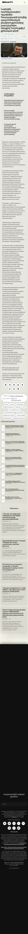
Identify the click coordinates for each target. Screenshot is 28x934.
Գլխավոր (17, 407)
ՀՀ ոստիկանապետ (14, 409)
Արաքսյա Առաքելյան (16, 396)
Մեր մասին (4, 847)
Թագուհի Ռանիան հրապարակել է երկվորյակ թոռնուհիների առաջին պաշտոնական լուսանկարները (14, 426)
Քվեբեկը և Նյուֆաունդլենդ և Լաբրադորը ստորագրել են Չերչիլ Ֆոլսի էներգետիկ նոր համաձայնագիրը (14, 450)
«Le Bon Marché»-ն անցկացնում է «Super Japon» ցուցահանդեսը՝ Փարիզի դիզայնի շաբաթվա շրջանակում (14, 474)
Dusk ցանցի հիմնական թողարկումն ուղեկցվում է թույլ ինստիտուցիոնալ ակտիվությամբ (15, 466)
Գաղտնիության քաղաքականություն (14, 848)
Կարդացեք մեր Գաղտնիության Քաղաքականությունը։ (15, 843)
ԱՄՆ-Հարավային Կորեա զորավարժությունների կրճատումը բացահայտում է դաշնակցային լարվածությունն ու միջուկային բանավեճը (14, 490)
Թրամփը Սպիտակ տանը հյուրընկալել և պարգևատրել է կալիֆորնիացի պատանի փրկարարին (13, 497)
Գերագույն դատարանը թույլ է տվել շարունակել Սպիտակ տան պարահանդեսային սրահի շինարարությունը (14, 102)
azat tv (6, 404)
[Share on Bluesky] (14, 385)
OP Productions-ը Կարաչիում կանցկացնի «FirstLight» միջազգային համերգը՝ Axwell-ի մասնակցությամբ (12, 567)
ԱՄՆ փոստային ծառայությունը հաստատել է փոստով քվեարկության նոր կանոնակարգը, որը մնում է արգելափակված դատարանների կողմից (13, 115)
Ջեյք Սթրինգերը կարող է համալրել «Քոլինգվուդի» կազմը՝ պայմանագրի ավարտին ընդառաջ (13, 543)
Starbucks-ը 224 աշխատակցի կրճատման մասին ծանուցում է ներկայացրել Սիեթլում (13, 458)
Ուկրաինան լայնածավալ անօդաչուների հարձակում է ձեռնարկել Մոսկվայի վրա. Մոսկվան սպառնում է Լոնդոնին (15, 434)
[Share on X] (22, 385)
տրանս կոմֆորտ (21, 415)
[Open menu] (24, 2)
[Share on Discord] (9, 385)
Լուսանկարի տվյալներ (7, 58)
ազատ (12, 404)
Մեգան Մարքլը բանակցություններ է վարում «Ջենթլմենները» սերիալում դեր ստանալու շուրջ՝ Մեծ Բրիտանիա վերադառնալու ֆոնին (13, 613)
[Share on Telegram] (5, 385)
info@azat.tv (14, 817)
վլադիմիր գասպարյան (8, 415)
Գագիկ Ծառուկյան (8, 407)
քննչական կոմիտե (19, 418)
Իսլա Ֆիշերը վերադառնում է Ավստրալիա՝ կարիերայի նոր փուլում (15, 482)
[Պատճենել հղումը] (23, 36)
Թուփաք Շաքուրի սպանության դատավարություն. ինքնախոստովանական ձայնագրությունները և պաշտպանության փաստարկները (12, 129)
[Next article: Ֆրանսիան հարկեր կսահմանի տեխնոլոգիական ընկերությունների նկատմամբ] (26, 467)
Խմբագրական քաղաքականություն (17, 847)
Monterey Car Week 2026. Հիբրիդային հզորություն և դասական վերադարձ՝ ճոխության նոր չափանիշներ (15, 442)
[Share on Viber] (18, 389)
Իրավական (13, 41)
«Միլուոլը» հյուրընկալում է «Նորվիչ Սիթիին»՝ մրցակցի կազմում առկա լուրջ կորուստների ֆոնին (14, 589)
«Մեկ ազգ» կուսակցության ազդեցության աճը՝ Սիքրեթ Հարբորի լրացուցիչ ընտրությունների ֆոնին (11, 516)
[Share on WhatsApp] (18, 385)
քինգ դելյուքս (7, 418)
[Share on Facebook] (9, 389)
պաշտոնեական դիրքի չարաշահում (14, 412)
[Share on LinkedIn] (14, 389)
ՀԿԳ (24, 407)
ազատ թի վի (20, 404)
